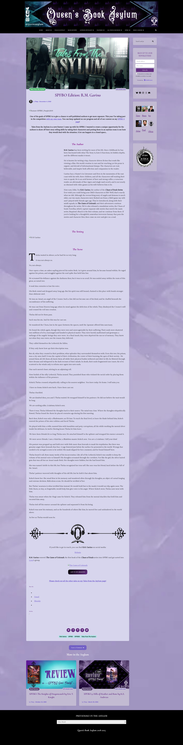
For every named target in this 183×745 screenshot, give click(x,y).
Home (41, 30)
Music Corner (137, 30)
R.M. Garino (63, 636)
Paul (144, 130)
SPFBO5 (77, 636)
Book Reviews (72, 30)
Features (100, 30)
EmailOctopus (149, 80)
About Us (49, 30)
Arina (138, 131)
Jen (149, 115)
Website (77, 552)
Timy (36, 101)
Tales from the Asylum (37, 89)
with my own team (53, 119)
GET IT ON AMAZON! (78, 572)
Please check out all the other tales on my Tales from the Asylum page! (77, 581)
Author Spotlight (86, 30)
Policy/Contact (60, 30)
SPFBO (127, 30)
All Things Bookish (113, 30)
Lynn (31, 560)
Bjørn (144, 115)
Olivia (150, 131)
